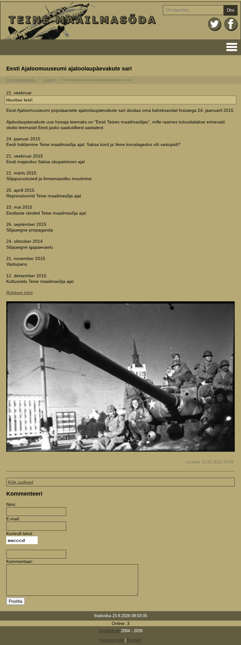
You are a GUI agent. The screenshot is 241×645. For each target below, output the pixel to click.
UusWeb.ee (109, 630)
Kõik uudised (20, 482)
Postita (15, 601)
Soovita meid (112, 640)
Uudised (49, 80)
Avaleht (120, 20)
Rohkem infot (19, 292)
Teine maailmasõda (20, 80)
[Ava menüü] (229, 46)
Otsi (230, 10)
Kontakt (134, 640)
